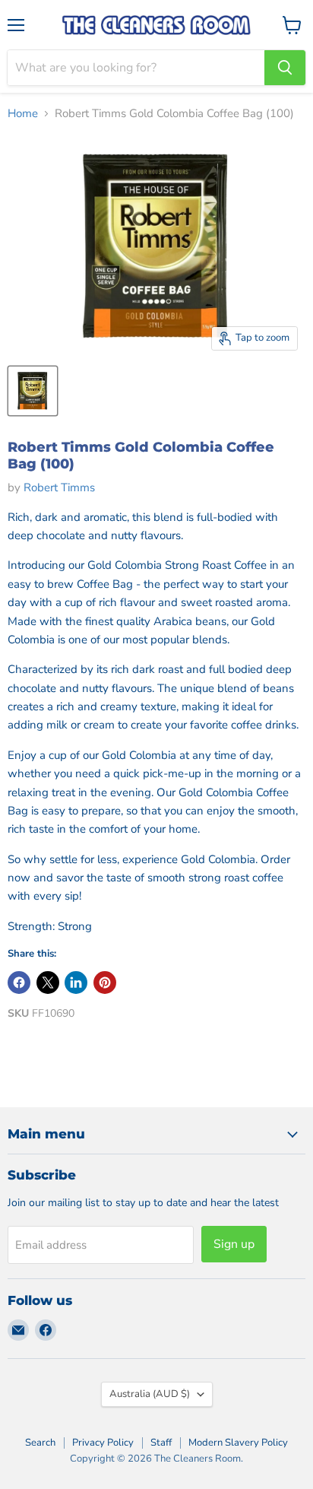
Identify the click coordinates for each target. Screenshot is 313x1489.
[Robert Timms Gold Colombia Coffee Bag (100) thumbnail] (32, 391)
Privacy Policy (103, 1442)
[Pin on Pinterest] (104, 982)
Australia (149, 1394)
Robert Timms (59, 487)
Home (23, 113)
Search (40, 1442)
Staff (161, 1442)
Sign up (234, 1244)
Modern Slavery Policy (238, 1442)
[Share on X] (47, 982)
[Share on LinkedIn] (76, 982)
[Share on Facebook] (19, 982)
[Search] (284, 67)
